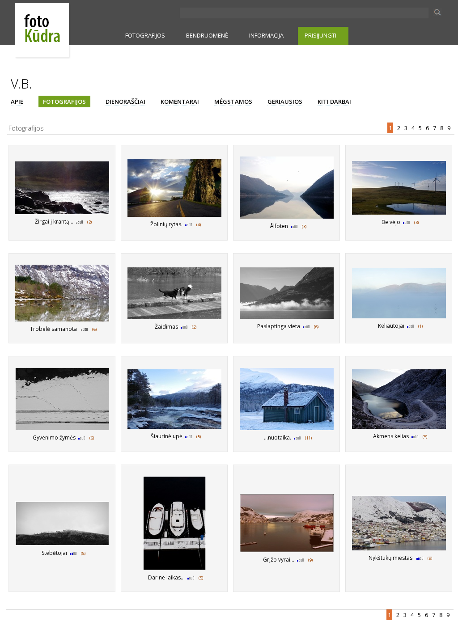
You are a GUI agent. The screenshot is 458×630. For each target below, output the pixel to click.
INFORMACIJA (266, 35)
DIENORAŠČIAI (125, 101)
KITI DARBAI (334, 101)
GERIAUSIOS (284, 101)
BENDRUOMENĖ (207, 35)
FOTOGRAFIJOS (145, 35)
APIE (17, 101)
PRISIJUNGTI (320, 35)
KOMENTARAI (180, 101)
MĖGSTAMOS (233, 101)
